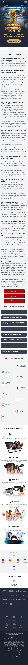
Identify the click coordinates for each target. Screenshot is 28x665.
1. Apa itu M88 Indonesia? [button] (8, 312)
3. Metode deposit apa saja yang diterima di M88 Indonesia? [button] (13, 323)
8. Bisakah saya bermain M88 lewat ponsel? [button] (12, 351)
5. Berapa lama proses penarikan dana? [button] (12, 334)
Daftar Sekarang (14, 41)
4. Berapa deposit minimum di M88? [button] (10, 329)
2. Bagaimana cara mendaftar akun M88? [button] (12, 317)
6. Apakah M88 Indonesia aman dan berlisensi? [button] (13, 339)
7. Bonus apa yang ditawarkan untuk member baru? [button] (13, 346)
